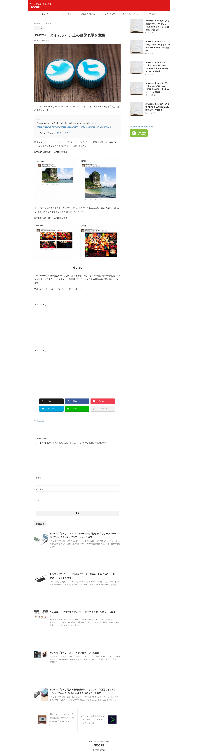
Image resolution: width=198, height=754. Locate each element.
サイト (38, 500)
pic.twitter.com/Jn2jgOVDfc (98, 127)
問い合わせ (153, 14)
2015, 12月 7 (62, 133)
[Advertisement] (57, 328)
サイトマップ (110, 14)
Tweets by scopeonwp (141, 126)
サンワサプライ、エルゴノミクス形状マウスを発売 (74, 652)
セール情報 (66, 14)
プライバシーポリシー (131, 14)
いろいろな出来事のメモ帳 (99, 741)
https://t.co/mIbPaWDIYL (48, 127)
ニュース (45, 14)
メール (39, 489)
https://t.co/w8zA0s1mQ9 (73, 127)
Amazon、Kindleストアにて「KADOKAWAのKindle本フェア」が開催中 (157, 107)
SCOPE (35, 7)
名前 (38, 478)
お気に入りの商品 (88, 14)
